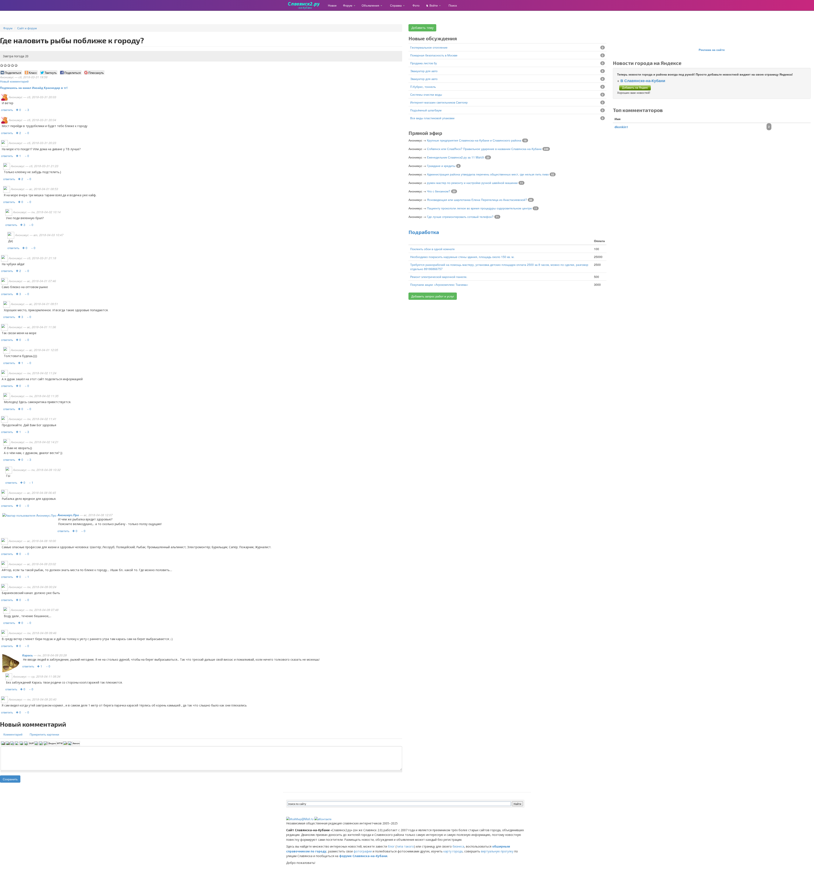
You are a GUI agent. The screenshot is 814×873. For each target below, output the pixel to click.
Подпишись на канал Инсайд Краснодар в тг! (34, 87)
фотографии (363, 851)
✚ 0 (18, 110)
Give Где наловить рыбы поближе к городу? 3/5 (9, 65)
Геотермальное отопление (428, 47)
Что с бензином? (438, 191)
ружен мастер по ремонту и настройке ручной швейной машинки (472, 183)
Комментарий (12, 734)
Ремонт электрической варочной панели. (438, 277)
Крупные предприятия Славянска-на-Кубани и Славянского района (474, 140)
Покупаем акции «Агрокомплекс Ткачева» (439, 284)
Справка (396, 5)
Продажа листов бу (423, 63)
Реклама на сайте (712, 50)
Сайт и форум (27, 28)
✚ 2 (18, 133)
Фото (416, 5)
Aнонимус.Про (68, 515)
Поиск (453, 5)
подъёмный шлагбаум (426, 110)
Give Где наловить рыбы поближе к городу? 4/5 (12, 65)
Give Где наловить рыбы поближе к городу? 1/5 (2, 65)
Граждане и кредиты (441, 166)
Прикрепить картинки (44, 734)
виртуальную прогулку (497, 851)
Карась (27, 655)
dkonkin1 (621, 127)
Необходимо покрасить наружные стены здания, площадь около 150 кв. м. (462, 257)
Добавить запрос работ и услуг (432, 296)
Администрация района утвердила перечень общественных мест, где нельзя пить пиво (488, 174)
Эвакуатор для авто (424, 71)
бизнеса (458, 846)
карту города (453, 851)
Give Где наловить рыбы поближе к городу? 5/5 (16, 65)
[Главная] (305, 5)
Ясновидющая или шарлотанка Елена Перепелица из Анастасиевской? (477, 200)
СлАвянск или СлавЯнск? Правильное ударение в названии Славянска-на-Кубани (484, 149)
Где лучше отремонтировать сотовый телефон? (460, 216)
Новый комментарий (14, 81)
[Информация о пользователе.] (29, 515)
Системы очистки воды (426, 94)
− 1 (31, 482)
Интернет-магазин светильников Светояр (439, 102)
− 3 (27, 110)
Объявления (371, 5)
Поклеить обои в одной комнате (432, 249)
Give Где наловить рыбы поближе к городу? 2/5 (5, 65)
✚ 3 (22, 225)
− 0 (27, 133)
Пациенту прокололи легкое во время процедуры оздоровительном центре (479, 208)
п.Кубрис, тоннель (423, 86)
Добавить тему (422, 28)
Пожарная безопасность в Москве (433, 55)
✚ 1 (18, 156)
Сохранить (10, 779)
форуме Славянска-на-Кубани (363, 856)
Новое (332, 5)
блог (391, 846)
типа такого (405, 846)
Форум (348, 5)
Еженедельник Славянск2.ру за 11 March (455, 157)
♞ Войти (432, 5)
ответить (7, 110)
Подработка (423, 232)
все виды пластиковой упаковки (432, 118)
